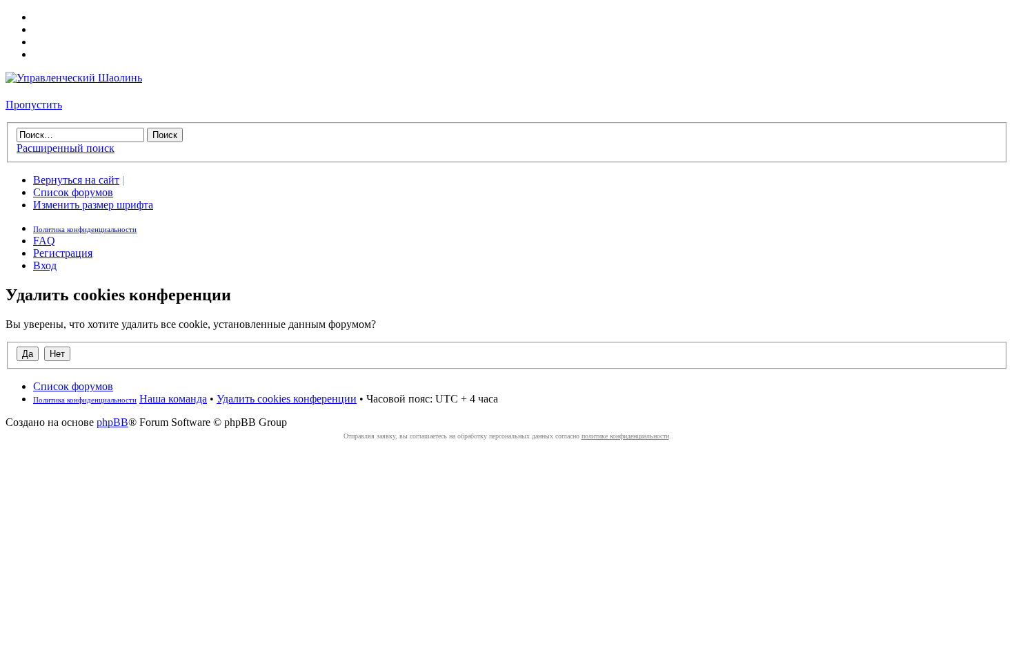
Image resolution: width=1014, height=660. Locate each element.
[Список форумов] (74, 78)
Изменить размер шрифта (93, 205)
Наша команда (173, 399)
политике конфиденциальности (625, 436)
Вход (45, 265)
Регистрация (62, 253)
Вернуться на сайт (76, 180)
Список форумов (73, 192)
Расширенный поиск (66, 148)
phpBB (112, 422)
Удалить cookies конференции (287, 399)
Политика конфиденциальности (85, 229)
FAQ (44, 240)
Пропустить (34, 104)
